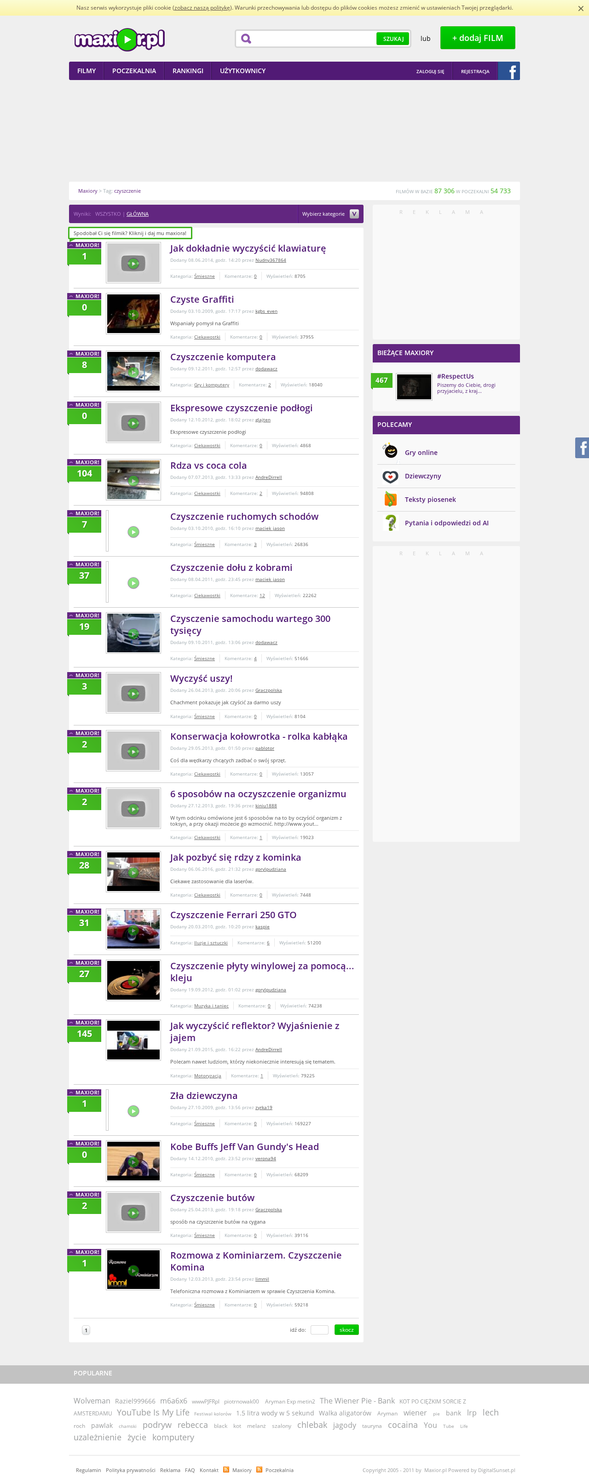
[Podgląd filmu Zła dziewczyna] (107, 1110)
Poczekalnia (280, 1470)
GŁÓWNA (138, 213)
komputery (173, 1437)
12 (262, 595)
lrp (472, 1413)
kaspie (262, 926)
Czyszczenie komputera (223, 357)
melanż (256, 1426)
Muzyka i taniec (211, 1005)
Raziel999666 (135, 1401)
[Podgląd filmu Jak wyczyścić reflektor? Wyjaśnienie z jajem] (133, 1040)
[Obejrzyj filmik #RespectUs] (414, 387)
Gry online (421, 452)
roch (79, 1426)
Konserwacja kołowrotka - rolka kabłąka (259, 736)
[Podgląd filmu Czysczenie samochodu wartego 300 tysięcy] (133, 633)
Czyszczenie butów (212, 1197)
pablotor (264, 748)
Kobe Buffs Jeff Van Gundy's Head (244, 1146)
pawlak (102, 1425)
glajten (263, 419)
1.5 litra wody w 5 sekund (275, 1413)
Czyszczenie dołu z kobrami (231, 567)
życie (136, 1437)
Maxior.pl (120, 40)
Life (464, 1426)
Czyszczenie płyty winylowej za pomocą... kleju (262, 972)
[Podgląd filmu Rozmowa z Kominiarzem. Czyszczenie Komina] (133, 1269)
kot (237, 1426)
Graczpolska (268, 690)
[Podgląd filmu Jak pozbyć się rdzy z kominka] (133, 871)
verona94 (265, 1158)
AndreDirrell (268, 477)
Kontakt (209, 1470)
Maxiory (242, 1470)
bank (453, 1413)
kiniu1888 (266, 805)
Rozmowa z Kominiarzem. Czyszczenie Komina (256, 1261)
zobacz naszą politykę (202, 8)
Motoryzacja (207, 1075)
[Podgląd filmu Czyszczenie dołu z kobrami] (107, 582)
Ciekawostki (207, 337)
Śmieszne (204, 276)
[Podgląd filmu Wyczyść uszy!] (133, 692)
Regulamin (88, 1470)
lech (491, 1412)
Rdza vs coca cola (208, 465)
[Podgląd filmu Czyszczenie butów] (133, 1212)
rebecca (193, 1424)
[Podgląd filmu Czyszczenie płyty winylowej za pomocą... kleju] (133, 980)
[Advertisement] (294, 131)
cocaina (403, 1424)
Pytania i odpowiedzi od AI (447, 522)
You (430, 1425)
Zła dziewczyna (204, 1095)
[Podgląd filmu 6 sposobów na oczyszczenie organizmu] (133, 808)
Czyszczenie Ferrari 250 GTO (233, 915)
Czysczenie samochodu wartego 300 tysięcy (250, 624)
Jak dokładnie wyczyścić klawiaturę (248, 248)
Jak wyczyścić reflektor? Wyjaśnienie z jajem (255, 1031)
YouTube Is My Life (153, 1412)
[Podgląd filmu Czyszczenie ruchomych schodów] (107, 531)
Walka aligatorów (345, 1413)
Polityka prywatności (131, 1470)
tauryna (372, 1426)
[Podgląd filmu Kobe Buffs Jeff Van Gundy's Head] (133, 1161)
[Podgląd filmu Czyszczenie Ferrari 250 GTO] (133, 929)
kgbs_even (266, 311)
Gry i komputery (211, 384)
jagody (344, 1425)
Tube (448, 1426)
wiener (415, 1413)
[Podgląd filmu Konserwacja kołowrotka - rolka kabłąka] (133, 750)
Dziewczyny (423, 476)
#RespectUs (455, 376)
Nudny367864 (270, 260)
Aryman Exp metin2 (290, 1401)
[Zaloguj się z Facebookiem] (509, 71)
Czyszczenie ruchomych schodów (244, 516)
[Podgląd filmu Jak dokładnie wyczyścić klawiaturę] (133, 262)
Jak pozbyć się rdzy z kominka (235, 857)
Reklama (170, 1470)
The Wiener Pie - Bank (357, 1401)
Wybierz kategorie (324, 214)
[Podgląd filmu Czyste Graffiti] (133, 313)
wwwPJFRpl (205, 1401)
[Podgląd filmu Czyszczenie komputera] (133, 371)
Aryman (387, 1413)
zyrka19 (263, 1107)
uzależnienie (97, 1437)
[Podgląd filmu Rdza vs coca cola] (133, 479)
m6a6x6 (173, 1401)
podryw (157, 1424)
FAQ (190, 1470)
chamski (128, 1426)
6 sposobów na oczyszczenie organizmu (258, 794)
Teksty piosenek (430, 499)
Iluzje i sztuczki (211, 942)
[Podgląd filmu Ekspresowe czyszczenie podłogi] (133, 422)
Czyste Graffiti (202, 299)
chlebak (312, 1424)
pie (436, 1413)
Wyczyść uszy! (201, 678)
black (220, 1426)
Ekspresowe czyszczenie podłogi (241, 408)
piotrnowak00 (241, 1401)
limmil (262, 1279)
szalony (281, 1426)
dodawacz (266, 368)
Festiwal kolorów (212, 1413)
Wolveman (92, 1401)
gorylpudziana (270, 869)
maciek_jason (270, 528)
